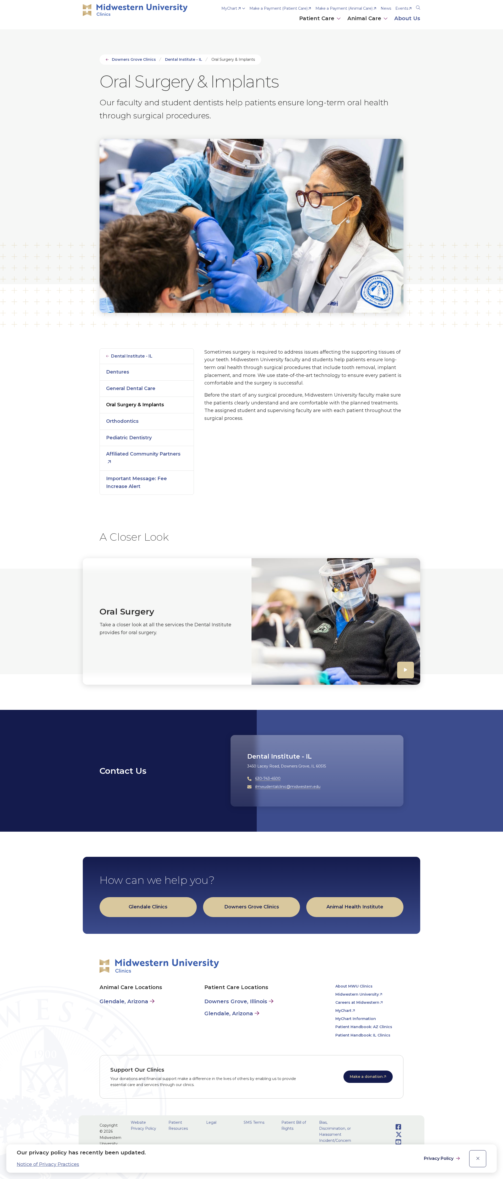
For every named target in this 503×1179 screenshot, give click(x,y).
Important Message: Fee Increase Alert (136, 482)
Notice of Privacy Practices (48, 1164)
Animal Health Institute (354, 907)
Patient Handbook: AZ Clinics (363, 1026)
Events (401, 8)
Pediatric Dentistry (129, 438)
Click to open (320, 24)
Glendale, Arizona (124, 1001)
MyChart (229, 8)
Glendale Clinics (148, 907)
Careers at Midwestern (357, 1002)
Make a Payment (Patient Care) (278, 8)
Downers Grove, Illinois (235, 1001)
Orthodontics (122, 421)
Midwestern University (357, 994)
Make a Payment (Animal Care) (344, 8)
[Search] (418, 6)
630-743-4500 (268, 778)
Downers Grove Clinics (134, 59)
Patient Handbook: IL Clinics (362, 1035)
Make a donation (366, 1076)
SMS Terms (254, 1122)
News (386, 8)
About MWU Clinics (354, 986)
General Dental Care (130, 388)
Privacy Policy (439, 1158)
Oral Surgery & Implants (135, 405)
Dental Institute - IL (183, 59)
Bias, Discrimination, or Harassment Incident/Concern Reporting (335, 1134)
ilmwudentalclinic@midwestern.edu (287, 786)
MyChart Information (355, 1018)
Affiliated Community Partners (143, 454)
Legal (211, 1122)
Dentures (117, 372)
